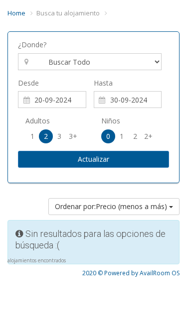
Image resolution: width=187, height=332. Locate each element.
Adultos (37, 120)
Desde (28, 83)
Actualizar (93, 159)
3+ (73, 136)
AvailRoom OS (160, 273)
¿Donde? (32, 44)
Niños (110, 120)
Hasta (103, 83)
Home (16, 12)
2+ (148, 136)
